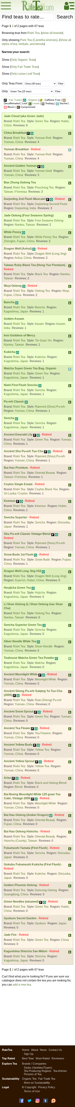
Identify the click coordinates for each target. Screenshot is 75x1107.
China (65, 939)
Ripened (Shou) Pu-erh (50, 406)
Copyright (30, 1087)
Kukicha (40, 356)
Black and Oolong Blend (50, 782)
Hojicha (40, 592)
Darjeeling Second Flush (51, 204)
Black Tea (41, 274)
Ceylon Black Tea (46, 489)
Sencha (40, 390)
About (34, 1049)
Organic (32, 99)
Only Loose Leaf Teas (25, 73)
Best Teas (28, 1058)
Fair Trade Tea (46, 1078)
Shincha (40, 956)
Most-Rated (43, 1058)
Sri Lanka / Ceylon (16, 493)
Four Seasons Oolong (49, 220)
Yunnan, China (13, 142)
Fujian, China (12, 824)
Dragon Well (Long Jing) (50, 253)
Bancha (40, 307)
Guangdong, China (16, 894)
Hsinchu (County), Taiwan (20, 840)
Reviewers (58, 1058)
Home (25, 1049)
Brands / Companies (34, 1063)
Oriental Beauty (45, 472)
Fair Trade (15, 99)
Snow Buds (42, 559)
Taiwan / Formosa (15, 191)
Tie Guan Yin (43, 340)
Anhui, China (23, 257)
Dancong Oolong (46, 890)
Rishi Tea (33, 32)
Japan (62, 923)
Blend (18, 786)
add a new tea (22, 984)
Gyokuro (40, 923)
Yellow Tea (42, 749)
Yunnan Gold (43, 170)
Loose (35, 103)
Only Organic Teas (23, 59)
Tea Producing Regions (37, 1070)
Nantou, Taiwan (25, 224)
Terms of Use (32, 1091)
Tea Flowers (43, 733)
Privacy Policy (46, 1087)
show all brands (52, 32)
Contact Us (55, 1049)
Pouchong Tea (44, 187)
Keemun (40, 505)
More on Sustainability (37, 1082)
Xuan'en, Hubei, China (29, 580)
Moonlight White (45, 679)
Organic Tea (29, 1078)
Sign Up (28, 1053)
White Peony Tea (46, 237)
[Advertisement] (37, 1015)
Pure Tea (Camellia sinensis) (39, 40)
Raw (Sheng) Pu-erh (48, 700)
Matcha (39, 662)
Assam (39, 323)
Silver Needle (44, 646)
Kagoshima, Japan (16, 311)
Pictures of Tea (33, 1074)
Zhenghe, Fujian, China (19, 241)
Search (65, 17)
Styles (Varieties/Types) (38, 1067)
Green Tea (41, 121)
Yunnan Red (43, 137)
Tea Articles (60, 1070)
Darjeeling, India (25, 208)
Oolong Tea (42, 290)
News (43, 1049)
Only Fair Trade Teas (24, 66)
